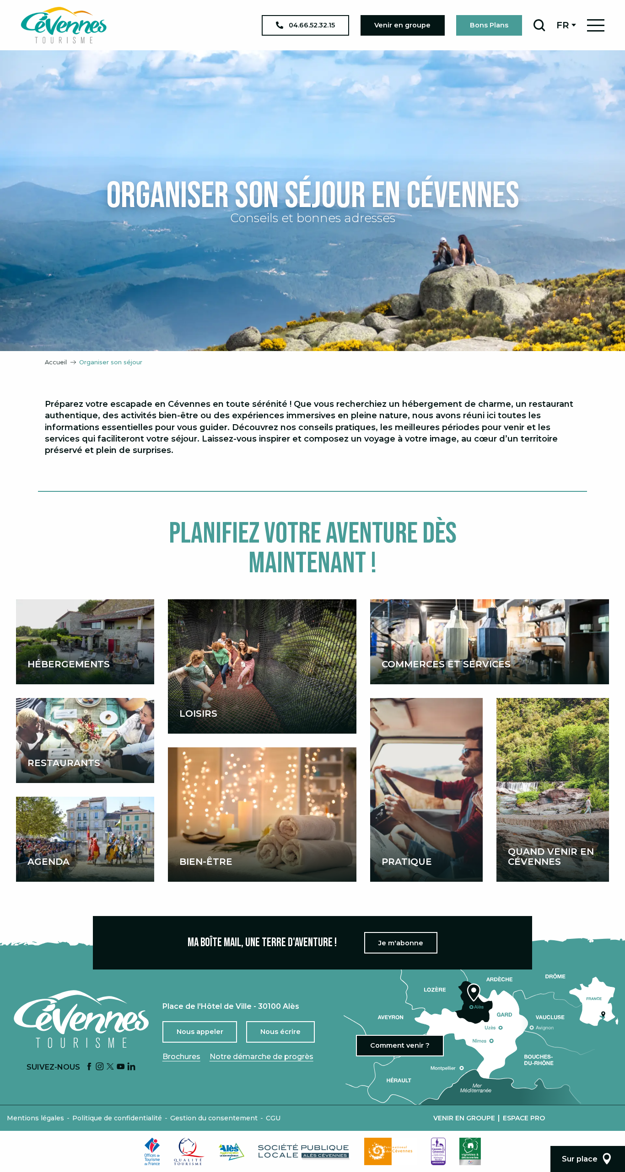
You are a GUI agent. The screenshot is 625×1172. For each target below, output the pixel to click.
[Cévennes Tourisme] (64, 25)
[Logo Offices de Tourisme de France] (152, 1151)
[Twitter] (110, 1067)
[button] (539, 25)
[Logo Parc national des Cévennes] (390, 1151)
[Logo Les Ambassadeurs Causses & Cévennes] (438, 1151)
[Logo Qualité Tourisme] (189, 1151)
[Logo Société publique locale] (304, 1151)
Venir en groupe (464, 1118)
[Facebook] (89, 1067)
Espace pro (524, 1118)
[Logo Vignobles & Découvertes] (470, 1151)
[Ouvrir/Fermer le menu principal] (595, 25)
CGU (273, 1118)
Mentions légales (35, 1118)
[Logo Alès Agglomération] (231, 1152)
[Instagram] (99, 1067)
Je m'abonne (400, 943)
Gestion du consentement (214, 1118)
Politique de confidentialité (117, 1118)
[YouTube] (120, 1067)
